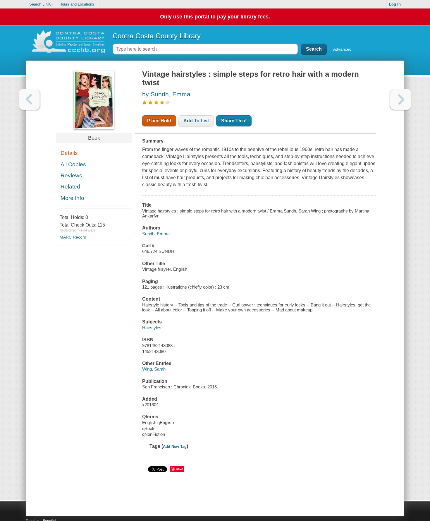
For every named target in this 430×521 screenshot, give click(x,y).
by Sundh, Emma (166, 94)
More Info (72, 198)
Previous (29, 99)
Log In (395, 4)
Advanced (342, 49)
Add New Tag (175, 446)
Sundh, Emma (156, 233)
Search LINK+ (41, 4)
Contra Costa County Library (157, 36)
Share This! (234, 120)
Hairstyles (151, 327)
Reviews (71, 175)
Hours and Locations (76, 4)
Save (179, 469)
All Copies (73, 164)
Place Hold (159, 120)
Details (69, 153)
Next (400, 99)
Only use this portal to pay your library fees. (215, 17)
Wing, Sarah (154, 368)
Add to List (196, 120)
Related (70, 187)
